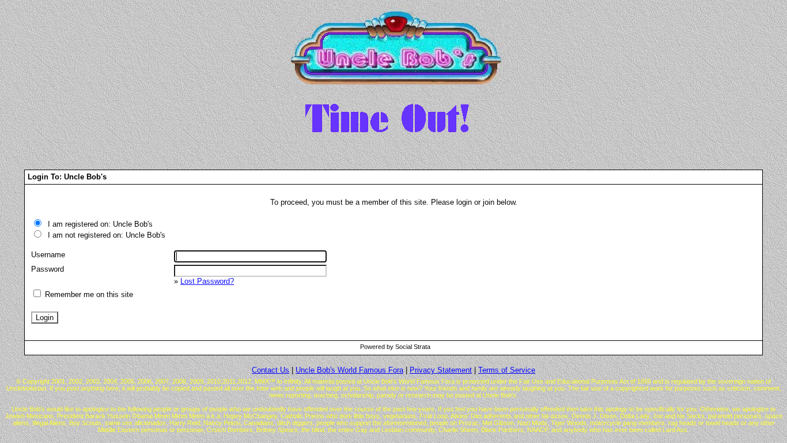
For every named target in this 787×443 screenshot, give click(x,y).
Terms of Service (506, 370)
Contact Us (270, 370)
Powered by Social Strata (395, 346)
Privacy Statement (441, 370)
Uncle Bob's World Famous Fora (349, 370)
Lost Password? (207, 281)
